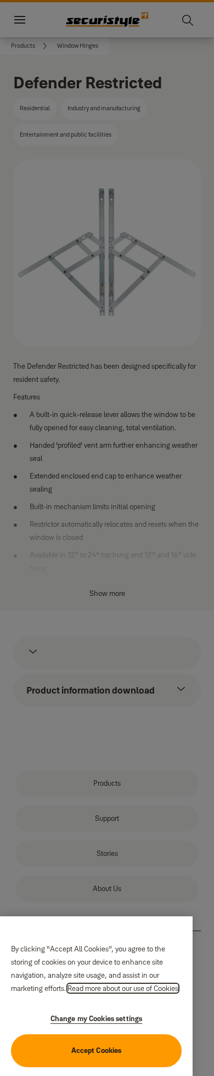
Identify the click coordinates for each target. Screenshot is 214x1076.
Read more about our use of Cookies (122, 988)
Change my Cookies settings (96, 1018)
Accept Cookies (96, 1050)
